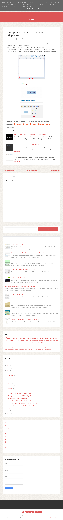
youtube (48, 343)
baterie (25, 345)
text (26, 349)
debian (10, 343)
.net (51, 342)
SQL (37, 338)
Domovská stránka (32, 170)
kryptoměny (14, 347)
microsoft (15, 338)
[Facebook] (28, 512)
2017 (8, 365)
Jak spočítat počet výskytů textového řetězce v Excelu (20, 286)
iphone (48, 338)
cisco (35, 345)
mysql (32, 347)
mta (29, 347)
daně (40, 345)
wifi (38, 343)
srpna (10, 383)
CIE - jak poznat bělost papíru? (19, 303)
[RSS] (40, 512)
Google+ (33, 124)
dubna (10, 388)
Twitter (26, 124)
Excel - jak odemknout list (18, 244)
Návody (56, 14)
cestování (22, 340)
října (9, 378)
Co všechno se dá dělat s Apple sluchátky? (20, 393)
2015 (8, 370)
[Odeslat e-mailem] (8, 127)
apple (34, 338)
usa (36, 349)
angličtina (19, 345)
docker (42, 345)
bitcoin (28, 345)
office (17, 340)
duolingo (46, 345)
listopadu (10, 375)
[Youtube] (34, 512)
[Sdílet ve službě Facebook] (13, 127)
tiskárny (28, 349)
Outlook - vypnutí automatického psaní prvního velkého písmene (29, 253)
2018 (8, 363)
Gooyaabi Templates (53, 517)
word (45, 343)
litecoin (23, 343)
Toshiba (12, 345)
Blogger (42, 515)
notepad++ (40, 347)
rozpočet (53, 347)
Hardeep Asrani (14, 517)
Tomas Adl (30, 515)
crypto (37, 345)
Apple (13, 14)
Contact (7, 431)
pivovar (46, 347)
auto (22, 345)
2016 (8, 368)
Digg (48, 124)
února (10, 391)
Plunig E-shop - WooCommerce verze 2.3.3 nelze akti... (23, 403)
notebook (35, 347)
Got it (37, 9)
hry (54, 345)
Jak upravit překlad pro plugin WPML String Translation (29, 145)
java (20, 343)
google (49, 345)
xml (47, 349)
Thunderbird (7, 345)
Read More (20, 141)
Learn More (29, 9)
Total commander (33, 340)
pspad (50, 347)
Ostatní (31, 19)
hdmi (52, 345)
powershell (46, 340)
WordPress (32, 39)
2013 (8, 413)
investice (11, 340)
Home (6, 14)
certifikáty (41, 340)
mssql (56, 338)
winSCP (41, 343)
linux (57, 340)
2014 (8, 411)
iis (14, 340)
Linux (37, 14)
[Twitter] (26, 512)
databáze (43, 338)
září (9, 381)
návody (26, 39)
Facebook (18, 124)
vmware (39, 349)
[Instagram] (31, 512)
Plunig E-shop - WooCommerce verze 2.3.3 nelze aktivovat (30, 134)
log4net (18, 347)
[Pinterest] (37, 512)
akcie (15, 345)
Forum (6, 434)
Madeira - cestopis (16, 311)
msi (30, 343)
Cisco (20, 14)
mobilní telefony (24, 347)
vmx (42, 349)
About (6, 425)
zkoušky (49, 349)
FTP (57, 342)
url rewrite (33, 349)
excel (6, 340)
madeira (27, 343)
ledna (9, 408)
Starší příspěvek (55, 170)
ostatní (29, 338)
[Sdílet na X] (11, 127)
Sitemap (7, 428)
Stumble (41, 124)
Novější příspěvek (9, 170)
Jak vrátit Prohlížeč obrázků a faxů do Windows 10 (25, 319)
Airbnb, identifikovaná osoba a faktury (21, 261)
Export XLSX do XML (17, 294)
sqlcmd (33, 343)
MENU (7, 450)
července (11, 386)
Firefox (26, 340)
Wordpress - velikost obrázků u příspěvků (25, 34)
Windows (23, 338)
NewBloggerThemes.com (34, 517)
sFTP (57, 347)
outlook (6, 343)
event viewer (15, 343)
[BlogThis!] (9, 127)
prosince (10, 373)
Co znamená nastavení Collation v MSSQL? (23, 269)
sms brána (15, 349)
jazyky (56, 345)
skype (11, 349)
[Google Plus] (23, 512)
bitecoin (31, 345)
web (45, 349)
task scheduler (21, 349)
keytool (6, 347)
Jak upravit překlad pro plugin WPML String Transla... (22, 406)
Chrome (54, 342)
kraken (9, 347)
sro (36, 343)
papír (44, 347)
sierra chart (7, 349)
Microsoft (46, 14)
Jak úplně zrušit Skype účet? (18, 278)
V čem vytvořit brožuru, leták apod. (17, 398)
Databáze (28, 14)
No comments (42, 39)
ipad (53, 338)
